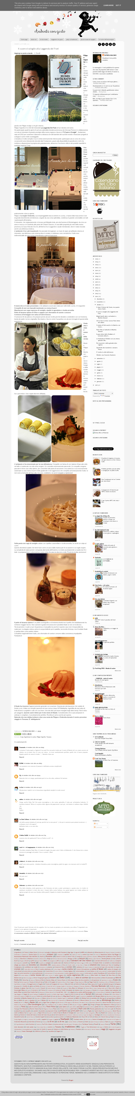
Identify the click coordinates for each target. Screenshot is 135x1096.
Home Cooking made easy (100, 988)
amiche (117, 952)
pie (112, 1009)
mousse (93, 1000)
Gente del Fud (50, 986)
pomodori (36, 1011)
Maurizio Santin (52, 998)
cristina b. (22, 861)
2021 (96, 270)
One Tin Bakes (58, 1004)
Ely (20, 775)
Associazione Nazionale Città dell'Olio (25, 956)
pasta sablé (72, 1006)
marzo (99, 375)
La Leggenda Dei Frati (48, 128)
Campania (118, 960)
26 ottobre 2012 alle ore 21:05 (45, 847)
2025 (96, 259)
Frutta (83, 984)
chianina (66, 963)
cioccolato (43, 965)
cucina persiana (48, 973)
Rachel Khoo (116, 1011)
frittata (61, 984)
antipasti (50, 954)
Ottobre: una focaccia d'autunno (105, 355)
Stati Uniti (88, 1019)
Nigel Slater (46, 1002)
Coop (21, 737)
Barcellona (23, 958)
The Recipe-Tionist (87, 1024)
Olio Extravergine (34, 1004)
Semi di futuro (30, 1017)
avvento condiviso (87, 956)
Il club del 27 (34, 990)
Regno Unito (41, 1013)
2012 (96, 296)
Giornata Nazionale (98, 986)
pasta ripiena (63, 1006)
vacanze (49, 1029)
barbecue (16, 958)
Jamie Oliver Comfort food (30, 992)
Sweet (86, 1021)
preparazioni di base (52, 1011)
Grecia (58, 988)
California (111, 960)
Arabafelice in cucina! (101, 571)
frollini (77, 984)
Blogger (71, 1080)
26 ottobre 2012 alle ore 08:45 (35, 747)
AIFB (96, 618)
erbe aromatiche (84, 980)
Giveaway (16, 988)
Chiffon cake (88, 963)
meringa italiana (111, 998)
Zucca (44, 1031)
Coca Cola (79, 965)
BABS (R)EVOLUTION (101, 707)
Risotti (103, 1013)
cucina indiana (58, 971)
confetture (28, 967)
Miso (38, 1000)
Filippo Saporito (41, 737)
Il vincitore (50, 990)
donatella (22, 873)
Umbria (106, 1027)
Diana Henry (112, 975)
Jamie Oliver (18, 992)
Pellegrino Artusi (47, 1009)
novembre (100, 302)
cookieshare (79, 967)
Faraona (32, 982)
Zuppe (58, 1031)
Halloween (80, 988)
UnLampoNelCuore (27, 1029)
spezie (56, 1019)
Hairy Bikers (72, 988)
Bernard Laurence (62, 958)
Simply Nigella (18, 1019)
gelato (31, 986)
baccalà (94, 956)
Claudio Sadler (71, 965)
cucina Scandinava (99, 973)
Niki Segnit (68, 1002)
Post (96, 823)
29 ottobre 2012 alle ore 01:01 (34, 885)
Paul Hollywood (24, 1009)
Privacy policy (67, 1056)
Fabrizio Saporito (24, 982)
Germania (69, 986)
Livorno (33, 996)
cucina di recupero (113, 969)
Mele (77, 998)
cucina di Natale (97, 969)
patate (97, 1006)
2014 (96, 290)
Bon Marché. (97, 958)
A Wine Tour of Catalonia (110, 760)
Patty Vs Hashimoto (110, 1006)
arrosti (91, 954)
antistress (60, 954)
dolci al (72, 978)
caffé (57, 960)
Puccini (84, 1011)
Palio (71, 1004)
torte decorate (18, 1027)
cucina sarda (88, 973)
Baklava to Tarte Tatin (113, 956)
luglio (98, 364)
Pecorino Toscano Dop (35, 1009)
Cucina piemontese (58, 973)
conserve (49, 967)
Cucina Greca (49, 971)
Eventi (16, 982)
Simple (112, 1017)
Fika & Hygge (70, 982)
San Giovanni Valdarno (71, 1015)
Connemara (42, 967)
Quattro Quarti (98, 1011)
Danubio (87, 975)
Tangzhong (118, 1021)
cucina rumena (79, 973)
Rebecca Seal (23, 1013)
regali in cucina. (33, 1013)
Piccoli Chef (107, 1009)
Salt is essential (60, 1015)
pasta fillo (42, 1006)
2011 (96, 385)
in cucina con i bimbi (59, 990)
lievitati (88, 994)
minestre (32, 1000)
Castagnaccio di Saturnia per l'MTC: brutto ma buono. (109, 490)
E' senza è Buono (61, 980)
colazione (93, 965)
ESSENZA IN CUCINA (101, 654)
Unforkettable (17, 1029)
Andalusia (24, 954)
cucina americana (45, 969)
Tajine (106, 1021)
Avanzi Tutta (71, 956)
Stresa (44, 1021)
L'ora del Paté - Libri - (61, 992)
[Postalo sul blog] (25, 734)
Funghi (99, 984)
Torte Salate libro (41, 1027)
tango (111, 1021)
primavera (63, 1011)
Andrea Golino (33, 954)
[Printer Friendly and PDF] (17, 734)
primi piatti (75, 1011)
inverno (77, 990)
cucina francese (38, 971)
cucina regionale (69, 973)
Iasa (29, 990)
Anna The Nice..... (100, 627)
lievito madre (98, 994)
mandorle (89, 996)
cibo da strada (115, 963)
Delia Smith (94, 975)
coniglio (36, 967)
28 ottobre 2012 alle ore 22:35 (34, 861)
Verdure (78, 1029)
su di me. (61, 1022)
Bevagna (70, 958)
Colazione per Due (106, 965)
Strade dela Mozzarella (20, 1021)
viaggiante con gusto (57, 39)
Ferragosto (52, 982)
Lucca (54, 996)
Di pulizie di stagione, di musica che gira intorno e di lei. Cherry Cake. (110, 459)
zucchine (51, 1031)
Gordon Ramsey (51, 988)
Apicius (74, 954)
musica (16, 1002)
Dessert (103, 975)
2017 (96, 282)
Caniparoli (18, 963)
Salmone (22, 1015)
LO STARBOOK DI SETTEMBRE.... (108, 560)
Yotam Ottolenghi (27, 1031)
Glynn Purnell (35, 988)
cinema (23, 965)
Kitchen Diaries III (50, 992)
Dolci (62, 977)
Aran (79, 954)
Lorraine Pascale (46, 996)
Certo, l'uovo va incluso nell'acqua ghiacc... (105, 81)
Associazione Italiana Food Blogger (110, 954)
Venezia (72, 1029)
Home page (51, 940)
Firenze (112, 982)
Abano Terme (33, 952)
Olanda (16, 1004)
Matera (44, 998)
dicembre (99, 299)
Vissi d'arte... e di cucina (102, 585)
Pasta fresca (51, 1007)
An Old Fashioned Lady (102, 530)
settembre (100, 358)
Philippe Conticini (64, 1009)
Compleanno (18, 967)
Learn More (108, 5)
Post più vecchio (83, 940)
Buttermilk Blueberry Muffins (103, 755)
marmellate (17, 998)
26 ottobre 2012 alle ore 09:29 (31, 775)
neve (39, 1002)
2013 (96, 293)
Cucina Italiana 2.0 (92, 971)
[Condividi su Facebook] (29, 734)
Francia (47, 984)
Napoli (26, 1002)
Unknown (22, 885)
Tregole (82, 1027)
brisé (114, 958)
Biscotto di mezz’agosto (101, 680)
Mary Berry (38, 998)
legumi (67, 994)
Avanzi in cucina (60, 956)
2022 (96, 267)
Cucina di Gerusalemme (83, 969)
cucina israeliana (80, 971)
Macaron (60, 996)
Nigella (54, 1002)
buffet (32, 960)
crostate (17, 969)
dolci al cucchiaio (82, 978)
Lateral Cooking (33, 994)
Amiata (112, 952)
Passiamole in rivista (109, 1004)
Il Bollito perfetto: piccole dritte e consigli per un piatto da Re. (110, 469)
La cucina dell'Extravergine (85, 992)
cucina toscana (35, 975)
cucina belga (57, 969)
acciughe (47, 952)
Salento (16, 1015)
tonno (102, 1024)
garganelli (18, 986)
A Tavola (25, 952)
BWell (45, 960)
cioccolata (32, 965)
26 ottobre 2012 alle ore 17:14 (37, 835)
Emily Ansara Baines (73, 980)
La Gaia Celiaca (24, 819)
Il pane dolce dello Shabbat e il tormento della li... (105, 335)
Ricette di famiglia (68, 1013)
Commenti (98, 827)
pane (85, 1004)
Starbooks (98, 557)
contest (69, 967)
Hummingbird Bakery (20, 990)
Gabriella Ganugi (108, 984)
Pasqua (98, 1004)
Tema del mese (67, 1024)
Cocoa (85, 965)
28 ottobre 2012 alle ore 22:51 (34, 873)
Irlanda (94, 990)
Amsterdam (17, 954)
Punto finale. (106, 717)
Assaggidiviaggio (99, 693)
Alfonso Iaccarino (99, 952)
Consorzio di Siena (60, 967)
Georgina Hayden (60, 986)
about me (33, 39)
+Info (88, 1094)
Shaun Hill (84, 1017)
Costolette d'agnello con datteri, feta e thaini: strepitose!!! (110, 602)
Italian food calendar (111, 990)
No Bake (82, 1002)
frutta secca (91, 984)
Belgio (48, 958)
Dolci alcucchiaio (95, 978)
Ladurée (108, 992)
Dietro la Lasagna (28, 978)
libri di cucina (74, 994)
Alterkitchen (98, 685)
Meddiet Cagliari (62, 998)
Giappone (76, 986)
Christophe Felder (97, 963)
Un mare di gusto (114, 1027)
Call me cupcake (100, 742)
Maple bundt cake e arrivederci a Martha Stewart (106, 317)
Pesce (55, 1009)
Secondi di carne (19, 1017)
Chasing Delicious (100, 748)
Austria (42, 956)
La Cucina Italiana (100, 992)
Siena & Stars (104, 1017)
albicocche (90, 952)
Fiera (64, 982)
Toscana (49, 737)
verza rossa (87, 1029)
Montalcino (62, 1000)
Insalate (69, 990)
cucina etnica (27, 971)
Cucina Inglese (68, 971)
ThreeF (96, 1024)
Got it (118, 5)
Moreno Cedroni (84, 1000)
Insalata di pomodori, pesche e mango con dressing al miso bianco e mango (110, 520)
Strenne (38, 1021)
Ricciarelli (49, 1013)
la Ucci (21, 787)
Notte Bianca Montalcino (95, 1002)
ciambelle (107, 963)
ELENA (21, 763)
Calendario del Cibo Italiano (81, 961)
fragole (40, 984)
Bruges (21, 960)
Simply (117, 1017)
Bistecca (90, 958)
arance (84, 954)
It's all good (101, 990)
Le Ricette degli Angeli (57, 994)
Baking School (101, 956)
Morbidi (77, 1000)
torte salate (30, 1027)
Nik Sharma (60, 1002)
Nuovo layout (116, 1002)
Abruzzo (41, 952)
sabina (21, 799)
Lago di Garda (115, 992)
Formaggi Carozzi (31, 984)
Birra (76, 958)
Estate (115, 980)
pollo (29, 1011)
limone (107, 994)
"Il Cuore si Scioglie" (70, 132)
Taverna (38, 1024)
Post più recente (19, 940)
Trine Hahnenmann (91, 1027)
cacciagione (52, 960)
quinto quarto (107, 1011)
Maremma (109, 996)
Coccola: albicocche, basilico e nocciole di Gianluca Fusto (109, 697)
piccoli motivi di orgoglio (88, 39)
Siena (96, 1017)
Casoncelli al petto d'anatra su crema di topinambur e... (111, 657)
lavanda (48, 994)
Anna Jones (42, 954)
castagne (48, 963)
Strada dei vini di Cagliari (112, 1019)
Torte (113, 1024)
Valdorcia (56, 1029)
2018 (96, 279)
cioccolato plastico (56, 965)
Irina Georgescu (86, 990)
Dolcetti (53, 978)
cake (68, 960)
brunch (27, 960)
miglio (25, 1000)
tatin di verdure (30, 1024)
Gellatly (37, 986)
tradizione (70, 1026)
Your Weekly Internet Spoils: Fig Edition (106, 750)
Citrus (63, 965)
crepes (117, 967)
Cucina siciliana (111, 973)
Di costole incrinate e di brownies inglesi (110, 587)
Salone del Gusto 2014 (43, 1015)
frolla (71, 984)
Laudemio (41, 994)
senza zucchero (60, 1017)
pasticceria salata (89, 1006)
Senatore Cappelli (40, 1017)
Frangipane (54, 984)
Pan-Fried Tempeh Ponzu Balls (103, 738)
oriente (65, 1004)
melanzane (71, 998)
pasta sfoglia (80, 1006)
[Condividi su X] (27, 734)
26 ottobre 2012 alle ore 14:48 (32, 799)
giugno (99, 367)
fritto (66, 984)
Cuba (36, 969)
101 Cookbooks (99, 737)
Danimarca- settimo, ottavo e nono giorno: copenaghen (111, 532)
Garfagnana (118, 984)
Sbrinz (104, 1015)
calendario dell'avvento (101, 960)
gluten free (25, 988)
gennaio (99, 381)
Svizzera (80, 1021)
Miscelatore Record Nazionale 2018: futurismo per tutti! (105, 687)
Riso (97, 1013)
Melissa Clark (85, 998)
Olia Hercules (23, 1004)
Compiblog (116, 965)
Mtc (98, 1000)
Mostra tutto (118, 670)
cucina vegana (59, 975)
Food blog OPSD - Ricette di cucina (105, 668)
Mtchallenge (106, 1000)
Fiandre (59, 982)
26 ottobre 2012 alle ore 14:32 (33, 787)
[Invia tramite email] (23, 734)
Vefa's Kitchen (64, 1029)
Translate (107, 396)
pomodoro (42, 1011)
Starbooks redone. (78, 1019)
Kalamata (42, 992)
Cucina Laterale (102, 971)
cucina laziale (111, 971)
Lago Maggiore (18, 994)
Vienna (18, 1031)
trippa (100, 1027)
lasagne (25, 994)
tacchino (101, 1021)
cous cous (96, 967)
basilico (36, 958)
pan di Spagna (78, 1004)
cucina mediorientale (37, 973)
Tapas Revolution (20, 1024)
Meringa (102, 998)
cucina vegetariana (73, 975)
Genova (43, 986)
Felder (46, 982)
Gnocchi (43, 988)
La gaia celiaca (99, 543)
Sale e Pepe (116, 1013)
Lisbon (27, 996)
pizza (24, 1011)
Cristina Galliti (23, 835)
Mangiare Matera (100, 996)
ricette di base (57, 1013)
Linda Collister (115, 994)
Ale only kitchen (100, 599)
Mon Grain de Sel (53, 1000)
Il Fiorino (42, 990)
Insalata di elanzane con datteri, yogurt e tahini (110, 574)
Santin (80, 1015)
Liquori (22, 996)
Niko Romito (75, 1002)
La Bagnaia (72, 992)
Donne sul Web (39, 980)
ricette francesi (80, 1013)
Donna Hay (25, 980)
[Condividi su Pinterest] (31, 734)
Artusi (97, 954)
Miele (20, 1000)
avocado (79, 956)
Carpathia (41, 963)
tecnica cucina (58, 1024)
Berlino (54, 958)
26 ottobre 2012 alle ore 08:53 (33, 763)
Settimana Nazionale (72, 1017)
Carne (33, 963)
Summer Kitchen (72, 1021)
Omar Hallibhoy (49, 1004)
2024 (96, 262)
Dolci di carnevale (107, 978)
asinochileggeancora (101, 640)
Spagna (51, 1019)
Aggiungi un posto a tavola (23, 53)
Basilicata (30, 958)
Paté (102, 1006)
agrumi (77, 952)
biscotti (82, 958)
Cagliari (63, 960)
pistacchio (18, 1011)
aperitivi (66, 954)
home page (24, 39)
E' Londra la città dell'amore (104, 352)
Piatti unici (82, 1009)
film (85, 982)
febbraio (99, 378)
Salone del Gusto (31, 1015)
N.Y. (22, 1002)
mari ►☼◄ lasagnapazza (27, 847)
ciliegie (16, 965)
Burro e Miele (99, 716)
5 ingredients (17, 952)
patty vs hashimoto (71, 39)
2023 (96, 264)
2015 (96, 288)
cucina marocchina (24, 973)
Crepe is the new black (107, 967)
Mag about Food (68, 996)
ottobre (99, 304)
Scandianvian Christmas (113, 1015)
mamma (83, 996)
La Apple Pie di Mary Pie (102, 516)
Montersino (70, 1000)
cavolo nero (57, 963)
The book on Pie (76, 1024)
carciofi (25, 963)
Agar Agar (70, 952)
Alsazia (107, 952)
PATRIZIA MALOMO (110, 55)
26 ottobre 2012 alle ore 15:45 (38, 819)
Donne (32, 980)
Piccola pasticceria (95, 1009)
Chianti (72, 963)
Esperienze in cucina (30, 737)
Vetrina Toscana (95, 1029)
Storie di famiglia (97, 1019)
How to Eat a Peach (114, 988)
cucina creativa (67, 969)
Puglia (90, 1011)
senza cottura (50, 1017)
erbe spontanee (95, 980)
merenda (94, 998)
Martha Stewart (27, 998)
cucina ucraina (48, 975)
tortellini (50, 1027)
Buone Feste (39, 960)
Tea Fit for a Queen (47, 1024)
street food (31, 1021)
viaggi (103, 1029)
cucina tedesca (24, 975)
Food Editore (17, 984)
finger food (92, 982)
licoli (82, 994)
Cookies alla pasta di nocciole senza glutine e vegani (110, 547)
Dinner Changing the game (41, 978)
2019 (96, 276)
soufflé (38, 1019)
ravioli (16, 1013)
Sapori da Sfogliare (88, 1015)
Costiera (91, 967)
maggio (99, 370)
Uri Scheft (42, 1029)
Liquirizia (16, 996)
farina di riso (39, 982)
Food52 (23, 984)
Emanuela (22, 747)
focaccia (117, 982)
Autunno (49, 956)
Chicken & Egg (79, 963)
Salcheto (110, 1013)
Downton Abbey (50, 980)
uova (35, 1029)
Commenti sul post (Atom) (28, 944)
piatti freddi (73, 1009)
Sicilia (91, 1017)
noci (87, 1002)
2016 (96, 285)
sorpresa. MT (32, 1019)
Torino (106, 1024)
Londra (38, 996)
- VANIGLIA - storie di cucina (103, 678)
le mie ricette (44, 39)
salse (52, 1015)
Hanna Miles (89, 988)
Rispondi (21, 757)
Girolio (111, 986)
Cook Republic (99, 753)
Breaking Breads (106, 958)
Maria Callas (116, 996)
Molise (44, 1000)
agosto (99, 361)
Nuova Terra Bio (107, 1002)
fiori (107, 982)
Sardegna (97, 1015)
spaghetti (44, 1019)
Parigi (92, 1004)
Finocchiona (101, 982)
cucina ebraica (18, 971)
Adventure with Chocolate (59, 952)
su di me (50, 1022)
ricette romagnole (89, 1013)
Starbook (65, 1019)
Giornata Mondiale (84, 986)
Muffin (117, 1000)
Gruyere (65, 988)
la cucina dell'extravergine (106, 39)
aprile (98, 373)
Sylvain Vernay (94, 1021)
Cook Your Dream (100, 758)
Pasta (23, 1007)
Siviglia (25, 1019)
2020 (96, 273)
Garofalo (25, 986)
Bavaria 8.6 (42, 958)
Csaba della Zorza (28, 969)
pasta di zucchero (33, 1006)
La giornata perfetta (108, 642)
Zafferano (37, 1031)
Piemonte (118, 1009)
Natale (32, 1002)
